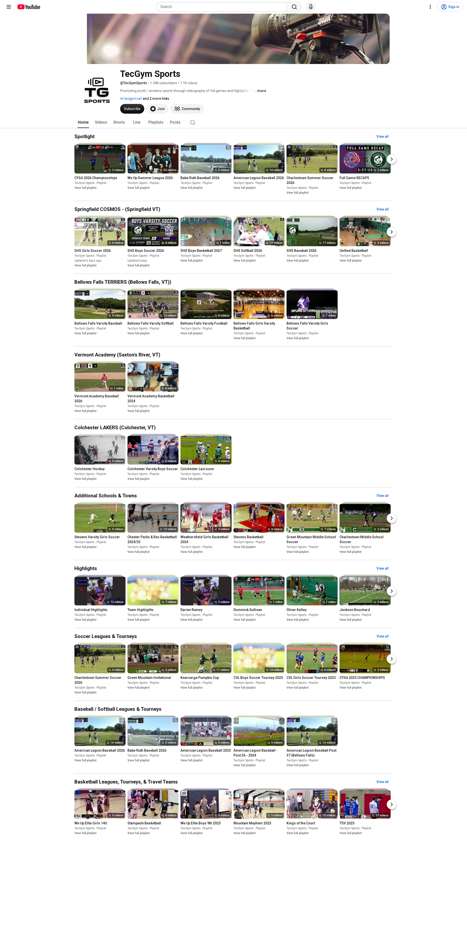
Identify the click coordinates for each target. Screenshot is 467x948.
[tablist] (233, 122)
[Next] (391, 159)
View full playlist (85, 188)
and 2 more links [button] (156, 98)
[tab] (83, 122)
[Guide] (9, 7)
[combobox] (223, 7)
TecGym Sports (84, 183)
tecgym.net (133, 98)
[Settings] (430, 7)
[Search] (294, 7)
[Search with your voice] (311, 7)
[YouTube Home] (29, 7)
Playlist (101, 183)
